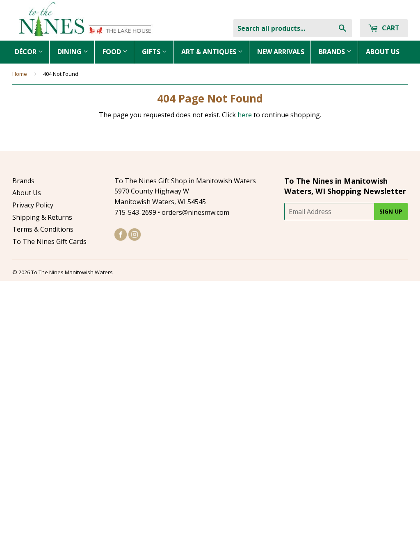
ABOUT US (382, 51)
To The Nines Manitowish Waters (72, 272)
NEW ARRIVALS (280, 51)
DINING (70, 51)
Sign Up (390, 211)
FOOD (113, 51)
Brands (23, 180)
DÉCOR (26, 51)
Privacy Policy (32, 204)
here (244, 114)
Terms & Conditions (42, 229)
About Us (26, 192)
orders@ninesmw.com (195, 212)
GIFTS (152, 51)
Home (19, 73)
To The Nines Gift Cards (49, 241)
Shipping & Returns (42, 217)
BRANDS (333, 51)
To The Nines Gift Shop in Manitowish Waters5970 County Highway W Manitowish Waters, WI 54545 (185, 191)
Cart (389, 27)
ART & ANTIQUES (209, 51)
